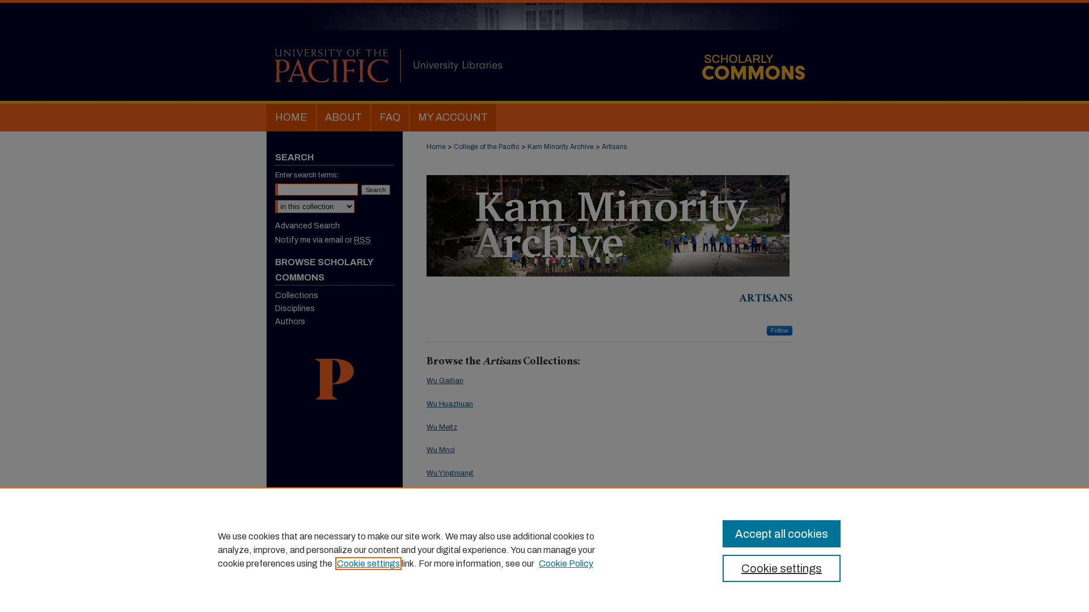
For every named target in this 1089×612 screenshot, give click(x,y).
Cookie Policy (566, 563)
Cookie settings (368, 563)
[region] (544, 549)
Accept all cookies (781, 534)
